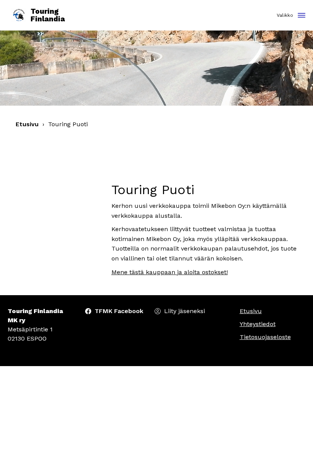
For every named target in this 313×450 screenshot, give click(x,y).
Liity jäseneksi (184, 311)
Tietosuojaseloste (265, 337)
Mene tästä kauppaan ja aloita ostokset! (169, 272)
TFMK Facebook (119, 311)
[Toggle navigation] (301, 16)
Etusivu (27, 124)
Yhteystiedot (258, 324)
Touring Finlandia (48, 15)
